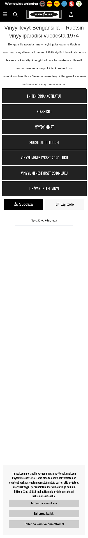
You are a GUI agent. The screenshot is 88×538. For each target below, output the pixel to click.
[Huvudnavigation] (5, 15)
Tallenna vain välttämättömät (44, 524)
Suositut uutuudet (44, 142)
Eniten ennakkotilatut (44, 96)
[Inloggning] (71, 14)
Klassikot (44, 111)
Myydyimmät (44, 127)
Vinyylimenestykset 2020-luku (44, 157)
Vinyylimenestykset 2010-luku (44, 173)
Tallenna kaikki (44, 513)
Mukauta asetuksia (44, 503)
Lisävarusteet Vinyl (44, 188)
